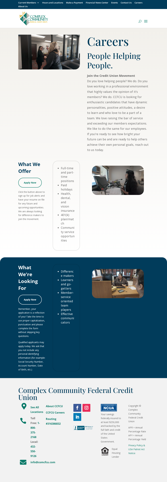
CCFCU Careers (55, 412)
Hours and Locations (52, 3)
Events (114, 3)
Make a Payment (74, 3)
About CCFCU (54, 406)
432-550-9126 (33, 451)
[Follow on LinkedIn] (77, 417)
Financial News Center (97, 3)
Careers (138, 3)
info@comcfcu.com (42, 462)
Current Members (27, 3)
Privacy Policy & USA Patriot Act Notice (136, 449)
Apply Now (30, 182)
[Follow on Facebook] (77, 408)
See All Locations (36, 410)
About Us (23, 6)
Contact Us (126, 3)
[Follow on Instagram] (86, 408)
